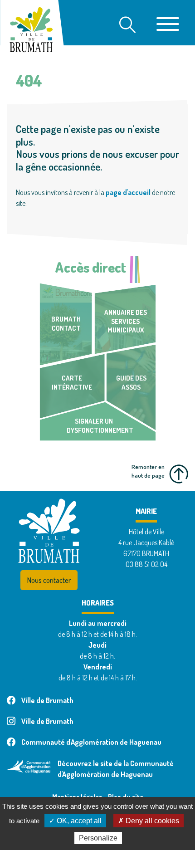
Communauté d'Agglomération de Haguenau (91, 742)
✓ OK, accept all (75, 821)
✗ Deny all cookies (148, 821)
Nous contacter (49, 580)
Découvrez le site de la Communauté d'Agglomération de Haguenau (116, 769)
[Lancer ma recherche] (127, 25)
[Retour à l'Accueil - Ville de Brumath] (27, 26)
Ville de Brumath (47, 700)
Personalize (98, 838)
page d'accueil (128, 192)
